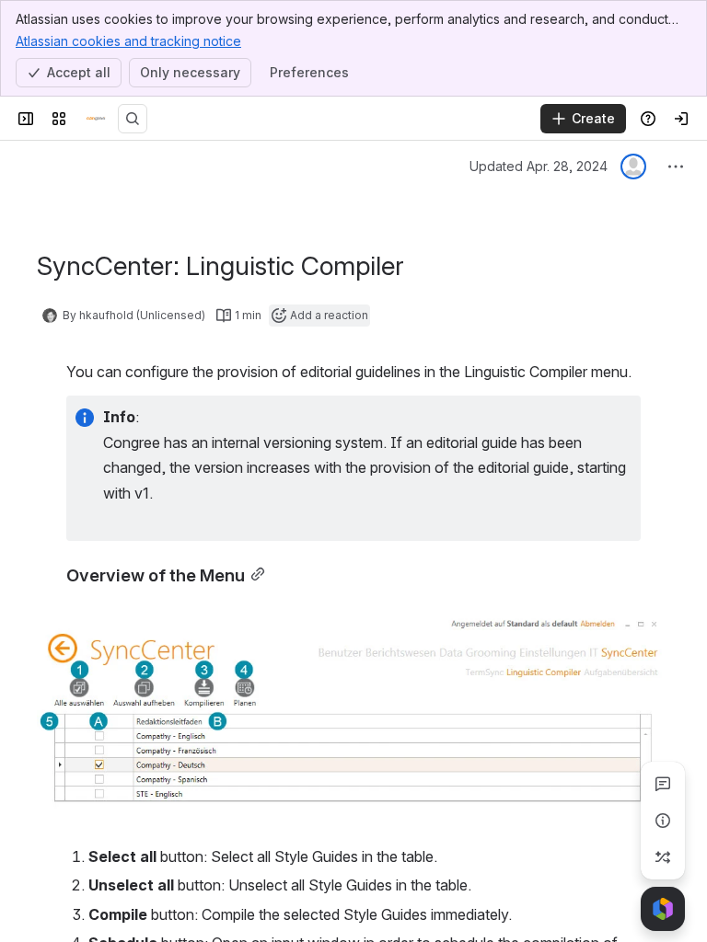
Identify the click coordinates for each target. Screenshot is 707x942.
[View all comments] (663, 783)
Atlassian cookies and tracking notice (128, 41)
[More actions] (675, 166)
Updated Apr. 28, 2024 (538, 166)
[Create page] (663, 857)
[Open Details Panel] (663, 820)
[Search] (132, 118)
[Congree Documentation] (95, 118)
